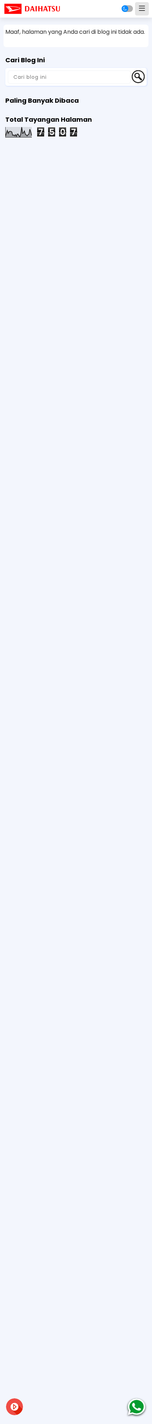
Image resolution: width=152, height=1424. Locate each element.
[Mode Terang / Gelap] (127, 8)
